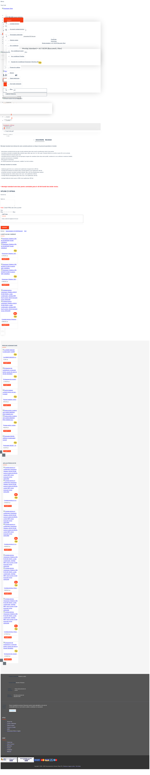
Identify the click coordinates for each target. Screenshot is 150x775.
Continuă (4, 227)
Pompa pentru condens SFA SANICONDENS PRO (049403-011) (10, 425)
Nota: (2, 210)
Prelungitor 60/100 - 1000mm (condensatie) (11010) (10, 445)
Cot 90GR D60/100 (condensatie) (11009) (10, 357)
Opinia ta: (3, 199)
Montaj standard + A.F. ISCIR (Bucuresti (14, 231)
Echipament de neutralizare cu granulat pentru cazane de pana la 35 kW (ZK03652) (10, 379)
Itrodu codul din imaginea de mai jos (10, 218)
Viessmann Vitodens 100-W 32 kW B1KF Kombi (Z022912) (9, 253)
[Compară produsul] (8, 261)
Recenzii (48, 140)
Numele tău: (3, 194)
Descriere (40, 140)
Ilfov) (25, 231)
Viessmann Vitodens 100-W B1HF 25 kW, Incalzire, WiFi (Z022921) (9, 279)
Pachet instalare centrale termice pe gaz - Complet (10, 399)
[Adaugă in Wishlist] (4, 261)
